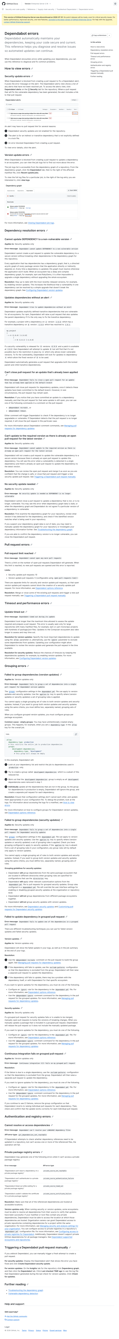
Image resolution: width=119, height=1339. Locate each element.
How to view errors (17, 68)
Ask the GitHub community (17, 1316)
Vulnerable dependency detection (23, 1293)
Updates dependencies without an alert (27, 297)
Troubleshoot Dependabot (66, 9)
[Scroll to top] (114, 1334)
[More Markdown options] (109, 35)
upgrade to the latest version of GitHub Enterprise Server (70, 20)
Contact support (13, 1320)
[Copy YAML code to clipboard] (76, 734)
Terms (24, 1330)
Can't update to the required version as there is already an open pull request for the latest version (40, 437)
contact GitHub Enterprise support (17, 22)
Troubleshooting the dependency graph (55, 529)
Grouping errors (15, 666)
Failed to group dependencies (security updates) (32, 820)
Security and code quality (15, 9)
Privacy (31, 1330)
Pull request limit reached (19, 553)
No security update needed (20, 484)
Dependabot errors (86, 9)
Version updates (12, 939)
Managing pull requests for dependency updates (39, 962)
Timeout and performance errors (27, 603)
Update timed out (14, 612)
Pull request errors (17, 544)
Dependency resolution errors (25, 230)
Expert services (55, 1330)
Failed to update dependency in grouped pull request (35, 916)
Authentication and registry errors (28, 1116)
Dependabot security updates (41, 906)
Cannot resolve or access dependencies (27, 1125)
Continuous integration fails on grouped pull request (34, 1053)
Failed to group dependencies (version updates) (32, 674)
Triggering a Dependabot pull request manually (54, 477)
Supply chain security (46, 9)
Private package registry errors (22, 1152)
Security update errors (17, 76)
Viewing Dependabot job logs (41, 223)
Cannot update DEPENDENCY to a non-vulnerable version (37, 239)
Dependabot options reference (49, 588)
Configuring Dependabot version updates (44, 290)
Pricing (45, 1330)
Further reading (15, 1284)
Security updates (12, 1008)
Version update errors (17, 155)
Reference (31, 9)
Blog (65, 1330)
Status (38, 1330)
